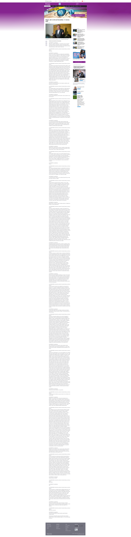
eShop (48, 528)
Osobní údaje (76, 533)
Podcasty (57, 527)
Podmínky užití (80, 533)
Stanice (48, 527)
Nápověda (67, 526)
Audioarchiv (57, 526)
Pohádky (74, 54)
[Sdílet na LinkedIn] (46, 45)
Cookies (73, 533)
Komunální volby (49, 526)
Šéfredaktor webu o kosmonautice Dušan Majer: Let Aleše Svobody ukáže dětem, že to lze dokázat (81, 43)
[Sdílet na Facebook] (46, 41)
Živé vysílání (57, 525)
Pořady (77, 54)
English (83, 533)
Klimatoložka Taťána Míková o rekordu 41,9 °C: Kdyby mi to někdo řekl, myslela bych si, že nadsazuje (81, 35)
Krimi (77, 53)
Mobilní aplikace (58, 528)
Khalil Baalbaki (59, 39)
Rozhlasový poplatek (68, 530)
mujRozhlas (74, 51)
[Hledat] (84, 1)
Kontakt (66, 529)
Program (77, 3)
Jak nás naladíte (68, 525)
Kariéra (66, 528)
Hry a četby (75, 53)
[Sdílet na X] (46, 43)
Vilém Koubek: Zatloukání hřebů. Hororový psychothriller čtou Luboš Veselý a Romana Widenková (81, 31)
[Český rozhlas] (49, 1)
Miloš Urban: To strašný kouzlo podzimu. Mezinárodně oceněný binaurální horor (80, 47)
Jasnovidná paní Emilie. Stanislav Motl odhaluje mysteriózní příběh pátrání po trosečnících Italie (81, 39)
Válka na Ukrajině (49, 525)
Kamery (77, 4)
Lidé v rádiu (67, 527)
